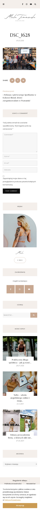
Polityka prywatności (13, 483)
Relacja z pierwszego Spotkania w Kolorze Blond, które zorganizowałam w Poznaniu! (19, 97)
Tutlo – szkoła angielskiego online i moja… (20, 398)
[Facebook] (21, 4)
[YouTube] (30, 4)
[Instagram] (26, 4)
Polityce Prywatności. (13, 500)
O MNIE (20, 260)
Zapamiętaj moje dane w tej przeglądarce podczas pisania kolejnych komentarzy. (19, 181)
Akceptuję (20, 505)
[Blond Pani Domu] (20, 17)
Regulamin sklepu (20, 480)
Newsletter (31, 483)
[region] (20, 497)
